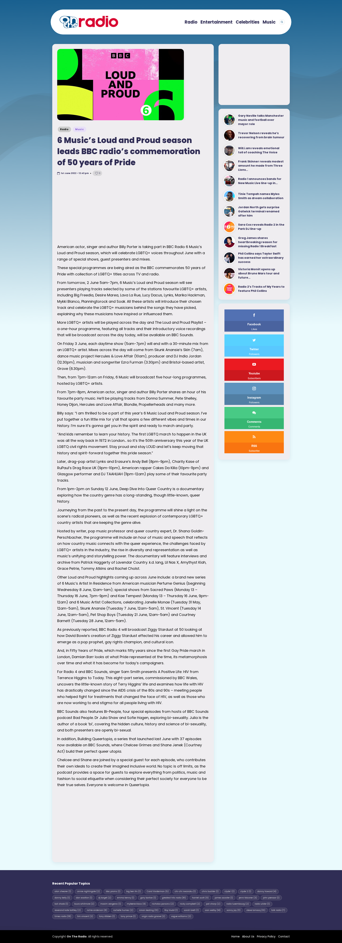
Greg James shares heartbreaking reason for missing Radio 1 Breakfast (257, 242)
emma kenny (125, 897)
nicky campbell (190, 903)
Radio (64, 129)
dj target (104, 897)
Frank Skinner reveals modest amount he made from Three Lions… (261, 165)
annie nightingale (88, 891)
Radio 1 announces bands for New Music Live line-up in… (259, 181)
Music (79, 129)
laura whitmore (84, 903)
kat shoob (61, 903)
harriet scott (200, 897)
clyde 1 (230, 891)
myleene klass (136, 903)
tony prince (128, 916)
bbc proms (113, 891)
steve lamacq (255, 910)
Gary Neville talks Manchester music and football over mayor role (261, 120)
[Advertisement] (133, 210)
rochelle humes (123, 910)
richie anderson (97, 910)
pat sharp (213, 903)
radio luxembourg (237, 903)
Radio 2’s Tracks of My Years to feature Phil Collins (261, 289)
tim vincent (85, 916)
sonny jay (233, 910)
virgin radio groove (153, 916)
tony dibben (107, 916)
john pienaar (271, 897)
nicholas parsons (163, 903)
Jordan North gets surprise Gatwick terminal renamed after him (258, 211)
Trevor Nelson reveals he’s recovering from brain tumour (261, 135)
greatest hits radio (174, 897)
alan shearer (63, 891)
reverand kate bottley (68, 910)
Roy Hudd (171, 910)
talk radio (278, 910)
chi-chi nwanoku (185, 891)
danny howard (266, 891)
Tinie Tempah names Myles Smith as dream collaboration (260, 196)
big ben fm (133, 891)
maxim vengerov (110, 903)
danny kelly (62, 897)
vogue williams (181, 916)
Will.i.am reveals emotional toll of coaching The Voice (258, 150)
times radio (63, 916)
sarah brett (191, 910)
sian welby (212, 910)
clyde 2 (245, 891)
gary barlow (148, 897)
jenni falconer (248, 897)
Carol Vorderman (158, 891)
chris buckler (210, 891)
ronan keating (148, 910)
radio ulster (262, 903)
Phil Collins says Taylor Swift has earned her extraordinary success (261, 258)
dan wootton (84, 897)
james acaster (224, 897)
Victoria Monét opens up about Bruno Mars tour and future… (258, 273)
